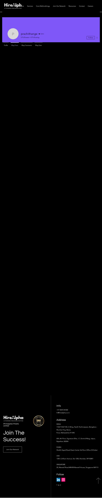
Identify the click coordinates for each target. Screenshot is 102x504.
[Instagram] (63, 480)
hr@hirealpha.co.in (63, 413)
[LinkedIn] (58, 480)
